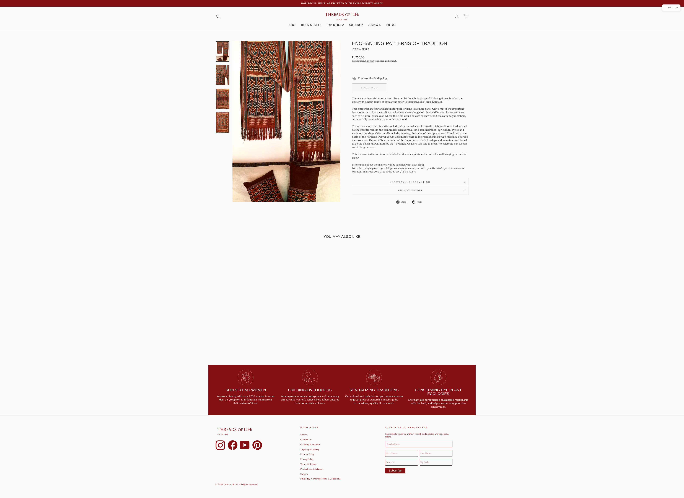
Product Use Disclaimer (311, 469)
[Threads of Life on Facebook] (232, 445)
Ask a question (410, 190)
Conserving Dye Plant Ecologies (438, 392)
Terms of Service (308, 464)
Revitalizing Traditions (374, 390)
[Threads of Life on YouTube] (245, 445)
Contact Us (305, 439)
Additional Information (410, 182)
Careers (304, 474)
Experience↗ (335, 25)
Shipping (369, 60)
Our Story (356, 25)
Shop (292, 25)
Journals (374, 25)
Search (303, 434)
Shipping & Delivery (309, 449)
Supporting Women (246, 390)
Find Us (390, 25)
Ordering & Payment (310, 444)
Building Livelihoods (310, 390)
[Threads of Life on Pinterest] (257, 445)
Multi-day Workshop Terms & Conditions (320, 478)
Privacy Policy (307, 459)
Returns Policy (307, 454)
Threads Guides (311, 25)
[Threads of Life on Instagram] (220, 445)
